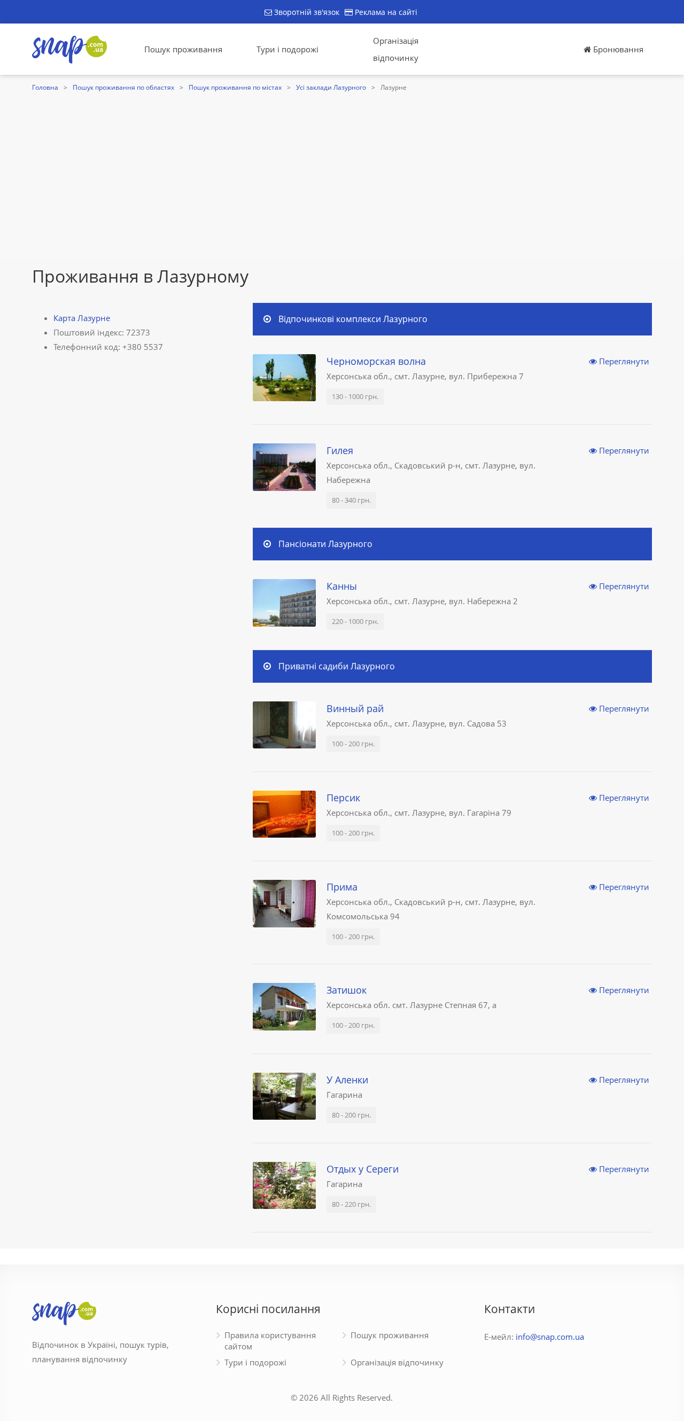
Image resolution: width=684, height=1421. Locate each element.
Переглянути (623, 361)
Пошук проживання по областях (123, 87)
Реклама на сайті (385, 12)
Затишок (347, 989)
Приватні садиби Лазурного (336, 666)
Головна (45, 87)
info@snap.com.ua (550, 1336)
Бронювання (617, 49)
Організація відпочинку (395, 49)
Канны (342, 586)
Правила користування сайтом (270, 1341)
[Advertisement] (342, 174)
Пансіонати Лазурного (325, 544)
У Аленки (347, 1079)
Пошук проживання (183, 49)
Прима (342, 886)
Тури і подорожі (287, 49)
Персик (343, 797)
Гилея (340, 450)
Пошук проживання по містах (235, 87)
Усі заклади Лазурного (331, 87)
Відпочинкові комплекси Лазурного (353, 319)
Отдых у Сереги (363, 1168)
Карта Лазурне (81, 318)
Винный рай (355, 708)
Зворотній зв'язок (305, 12)
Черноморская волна (376, 361)
